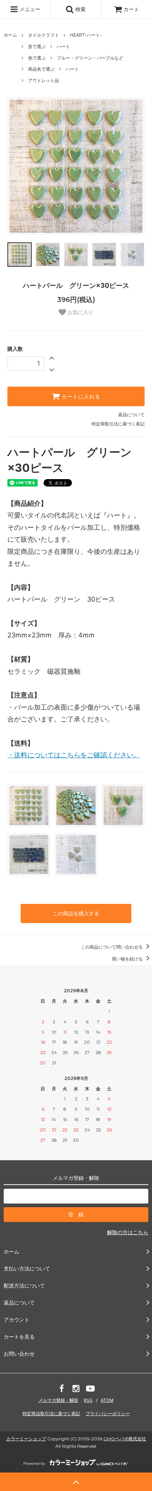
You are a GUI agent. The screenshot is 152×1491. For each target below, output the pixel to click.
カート (131, 9)
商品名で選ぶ (41, 69)
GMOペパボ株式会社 (124, 1438)
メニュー (29, 9)
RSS (88, 1400)
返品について (131, 414)
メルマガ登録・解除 (58, 1400)
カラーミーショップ (26, 1438)
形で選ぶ (37, 46)
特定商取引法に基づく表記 (118, 424)
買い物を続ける (128, 959)
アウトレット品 (43, 80)
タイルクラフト (43, 35)
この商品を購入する (76, 913)
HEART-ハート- (86, 35)
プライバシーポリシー (108, 1413)
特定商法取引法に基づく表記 (51, 1413)
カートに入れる (80, 396)
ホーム (10, 35)
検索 (80, 9)
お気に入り (79, 312)
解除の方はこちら (127, 1232)
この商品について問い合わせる (112, 947)
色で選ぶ (37, 58)
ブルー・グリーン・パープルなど (90, 58)
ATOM (107, 1400)
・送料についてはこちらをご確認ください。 (73, 755)
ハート (63, 46)
